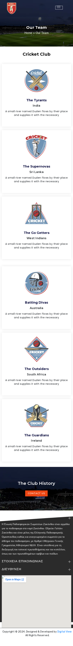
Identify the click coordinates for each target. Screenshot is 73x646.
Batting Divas (36, 302)
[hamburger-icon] (59, 7)
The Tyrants (36, 100)
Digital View (64, 631)
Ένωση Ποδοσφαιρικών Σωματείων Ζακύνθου (37, 641)
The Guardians (36, 435)
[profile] (36, 92)
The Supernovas (36, 166)
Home (28, 32)
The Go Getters (36, 233)
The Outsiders (36, 369)
